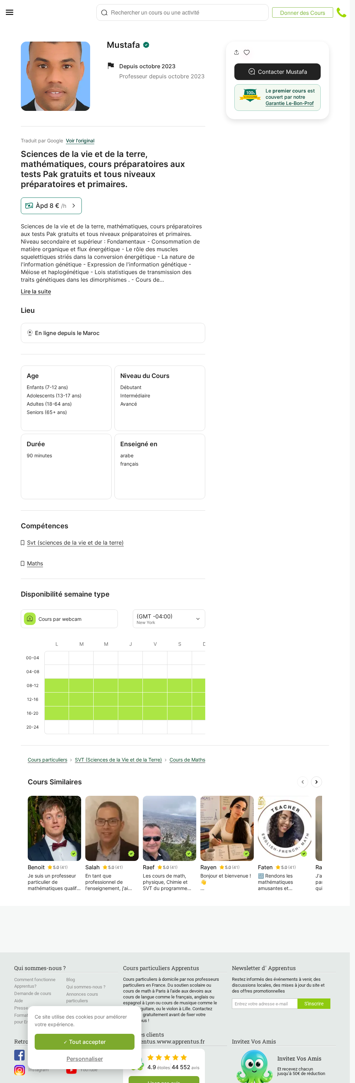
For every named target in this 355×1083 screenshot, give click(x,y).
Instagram (38, 1069)
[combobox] (182, 12)
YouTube (88, 1069)
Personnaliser (85, 1058)
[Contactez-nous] (341, 12)
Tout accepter (87, 1041)
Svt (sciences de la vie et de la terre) (75, 542)
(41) (64, 867)
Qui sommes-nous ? (85, 986)
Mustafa (123, 45)
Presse (21, 1008)
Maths (35, 563)
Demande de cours (32, 993)
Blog (70, 979)
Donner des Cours (302, 13)
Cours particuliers (47, 760)
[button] (247, 52)
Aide (18, 1000)
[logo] (57, 12)
